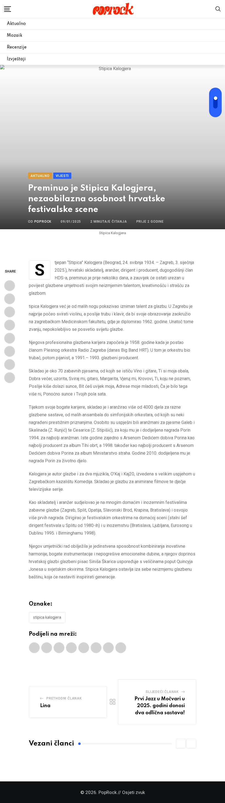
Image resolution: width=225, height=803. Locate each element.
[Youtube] (9, 311)
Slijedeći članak (162, 692)
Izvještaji (16, 59)
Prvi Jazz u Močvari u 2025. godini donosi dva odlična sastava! (159, 705)
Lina (45, 705)
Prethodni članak (64, 698)
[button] (181, 743)
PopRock (43, 221)
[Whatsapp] (9, 325)
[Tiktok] (9, 377)
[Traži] (218, 9)
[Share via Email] (9, 364)
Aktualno (16, 24)
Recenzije (17, 47)
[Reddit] (9, 338)
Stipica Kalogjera (47, 617)
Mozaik (14, 35)
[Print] (9, 351)
